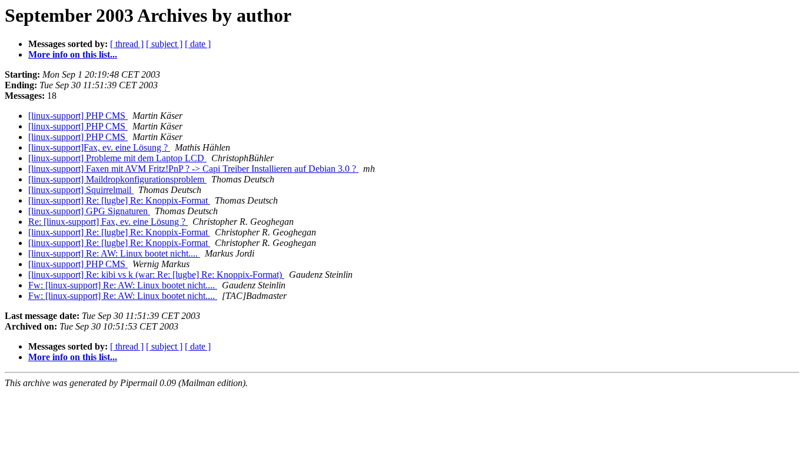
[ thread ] (127, 44)
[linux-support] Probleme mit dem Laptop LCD (117, 158)
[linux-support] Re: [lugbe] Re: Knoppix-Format (119, 200)
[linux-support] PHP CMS (78, 116)
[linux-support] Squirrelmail (81, 190)
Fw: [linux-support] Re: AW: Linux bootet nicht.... (122, 285)
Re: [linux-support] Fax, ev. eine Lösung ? (108, 222)
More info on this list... (72, 54)
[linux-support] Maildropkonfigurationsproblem (117, 179)
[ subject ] (164, 44)
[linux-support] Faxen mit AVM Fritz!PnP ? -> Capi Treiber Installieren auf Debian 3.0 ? (193, 169)
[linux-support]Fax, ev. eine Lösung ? (99, 147)
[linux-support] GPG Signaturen (89, 211)
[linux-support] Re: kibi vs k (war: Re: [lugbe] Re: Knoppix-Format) (156, 275)
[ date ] (198, 44)
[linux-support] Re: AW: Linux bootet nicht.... (114, 253)
